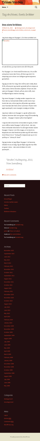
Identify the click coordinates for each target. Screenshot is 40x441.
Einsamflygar (8, 199)
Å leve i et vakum (15, 231)
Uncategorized (30, 28)
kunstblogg (11, 30)
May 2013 (7, 260)
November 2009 (9, 329)
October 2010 (8, 301)
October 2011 (8, 285)
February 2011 (8, 291)
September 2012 (9, 276)
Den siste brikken (12, 24)
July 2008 (7, 379)
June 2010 (7, 310)
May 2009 (7, 348)
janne (5, 231)
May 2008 (7, 386)
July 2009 (7, 342)
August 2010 (8, 304)
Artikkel (9, 169)
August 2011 (8, 288)
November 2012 (9, 269)
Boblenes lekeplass (10, 211)
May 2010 (7, 313)
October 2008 (8, 370)
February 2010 (8, 320)
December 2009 (9, 326)
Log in (6, 415)
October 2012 (8, 272)
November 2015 (9, 250)
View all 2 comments (10, 175)
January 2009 (8, 360)
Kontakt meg (19, 225)
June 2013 (7, 257)
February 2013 (8, 266)
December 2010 (9, 294)
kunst (5, 30)
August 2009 (8, 338)
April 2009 (7, 351)
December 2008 (9, 364)
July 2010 (7, 307)
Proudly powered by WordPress (20, 437)
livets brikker (19, 30)
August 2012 (8, 279)
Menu (4, 7)
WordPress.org (8, 425)
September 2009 (9, 335)
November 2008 (9, 367)
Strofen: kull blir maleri (11, 202)
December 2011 (9, 282)
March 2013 (7, 263)
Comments (9, 421)
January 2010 (8, 323)
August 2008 (8, 376)
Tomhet (6, 208)
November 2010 (9, 298)
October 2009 (8, 332)
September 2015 (9, 253)
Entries (7, 418)
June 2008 (7, 382)
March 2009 (7, 354)
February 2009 (8, 357)
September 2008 (9, 373)
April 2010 (7, 316)
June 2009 (7, 345)
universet (27, 30)
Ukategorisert (20, 28)
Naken (6, 205)
